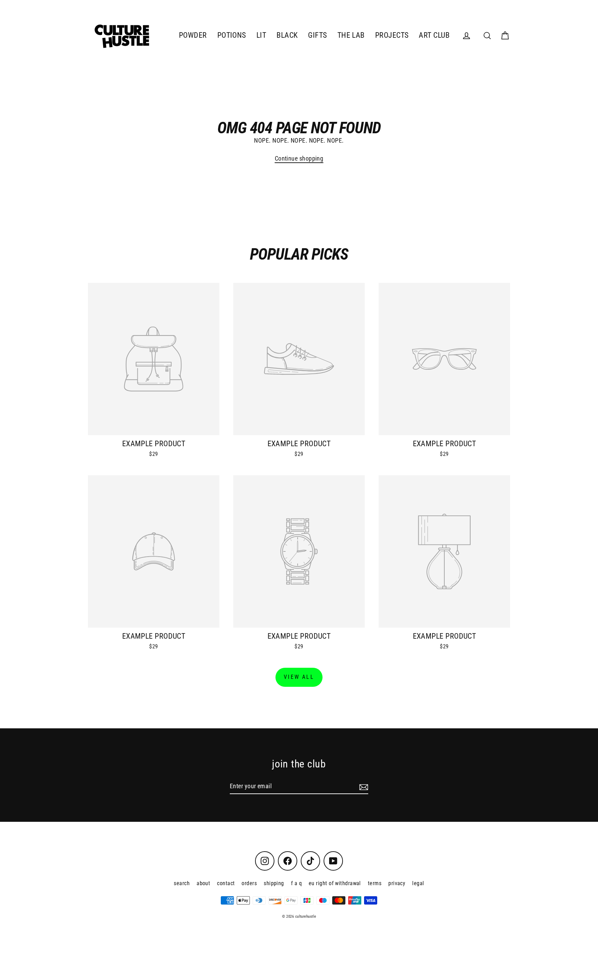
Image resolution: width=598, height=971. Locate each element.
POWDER (193, 35)
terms (374, 883)
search (182, 883)
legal (418, 883)
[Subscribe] (362, 786)
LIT (261, 35)
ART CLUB (434, 35)
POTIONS (231, 35)
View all (299, 677)
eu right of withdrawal (335, 883)
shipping (274, 883)
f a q (296, 883)
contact (226, 883)
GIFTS (317, 35)
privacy (396, 883)
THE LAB (351, 35)
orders (249, 883)
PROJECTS (392, 35)
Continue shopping (299, 158)
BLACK (287, 35)
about (203, 883)
